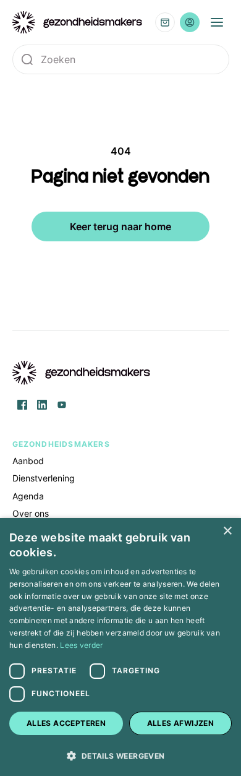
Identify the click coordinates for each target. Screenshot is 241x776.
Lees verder (81, 645)
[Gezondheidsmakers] (77, 22)
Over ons (30, 513)
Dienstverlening (43, 478)
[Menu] (217, 22)
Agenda (28, 496)
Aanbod (28, 460)
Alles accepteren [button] (66, 723)
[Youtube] (62, 405)
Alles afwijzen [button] (180, 723)
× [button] (227, 531)
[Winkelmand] (165, 22)
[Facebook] (22, 405)
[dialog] (120, 647)
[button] (120, 755)
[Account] (190, 22)
